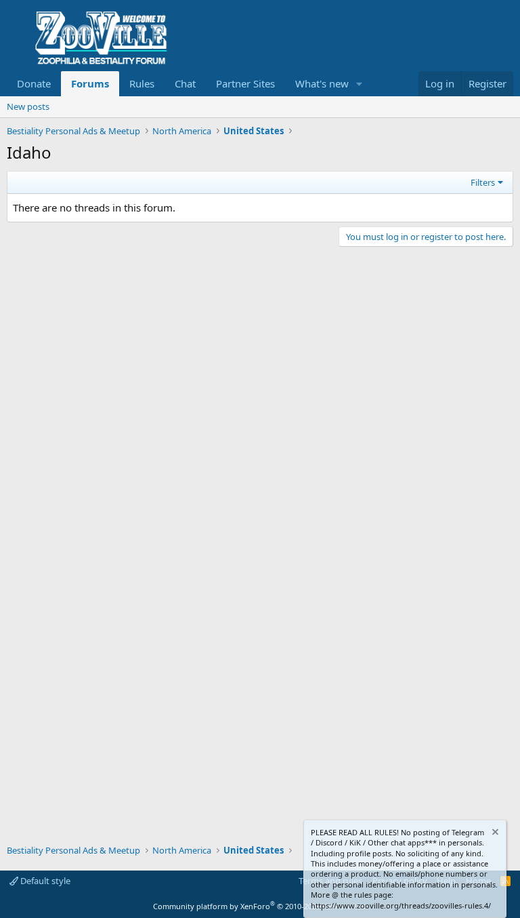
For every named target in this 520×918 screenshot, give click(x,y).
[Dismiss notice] (494, 833)
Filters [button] (483, 182)
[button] (359, 83)
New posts (28, 106)
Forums (90, 83)
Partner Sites (245, 83)
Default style (44, 881)
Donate (34, 83)
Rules (141, 83)
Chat (185, 83)
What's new (322, 83)
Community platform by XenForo (260, 906)
